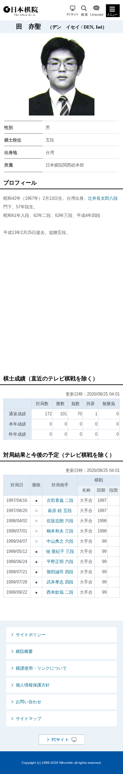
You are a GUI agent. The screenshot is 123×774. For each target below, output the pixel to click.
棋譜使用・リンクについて (41, 668)
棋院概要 (24, 651)
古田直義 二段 (60, 500)
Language (96, 10)
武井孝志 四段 (60, 582)
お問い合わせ (28, 701)
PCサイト (72, 11)
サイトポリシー (31, 634)
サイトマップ (28, 718)
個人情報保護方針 (33, 685)
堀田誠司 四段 (60, 571)
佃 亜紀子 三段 (60, 551)
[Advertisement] (61, 308)
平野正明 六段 (60, 561)
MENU (113, 10)
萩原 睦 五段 (60, 510)
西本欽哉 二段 (60, 592)
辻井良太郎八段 (103, 198)
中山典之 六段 (60, 541)
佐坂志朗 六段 (60, 520)
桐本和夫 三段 (60, 531)
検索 (84, 10)
